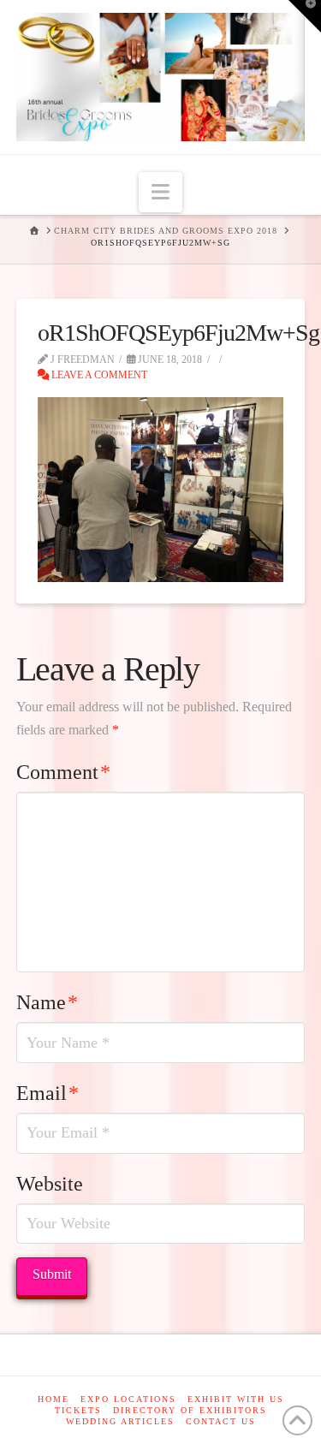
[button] (160, 192)
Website (49, 1184)
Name (47, 1002)
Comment (63, 772)
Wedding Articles (120, 1421)
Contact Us (221, 1421)
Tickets (78, 1410)
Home (53, 1399)
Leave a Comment (98, 375)
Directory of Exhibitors (190, 1410)
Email (47, 1093)
